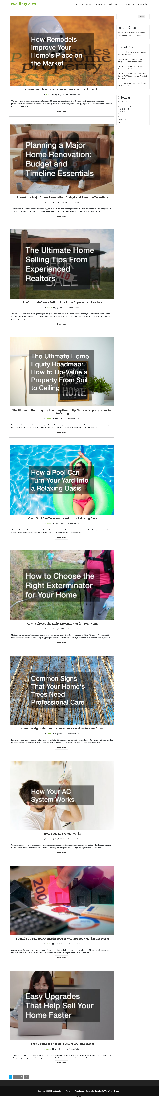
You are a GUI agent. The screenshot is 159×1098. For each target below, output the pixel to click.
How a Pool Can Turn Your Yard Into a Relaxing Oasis (62, 518)
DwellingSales (22, 4)
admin (48, 95)
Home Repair (100, 4)
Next (26, 1077)
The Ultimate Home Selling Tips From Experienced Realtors (62, 302)
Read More (61, 111)
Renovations (87, 4)
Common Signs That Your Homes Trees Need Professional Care (62, 728)
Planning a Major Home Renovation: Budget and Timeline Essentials (62, 197)
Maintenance (114, 4)
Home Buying (128, 4)
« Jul (119, 123)
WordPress (79, 1091)
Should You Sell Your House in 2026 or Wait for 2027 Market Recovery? (62, 938)
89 (21, 1077)
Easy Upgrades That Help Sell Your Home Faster (62, 1043)
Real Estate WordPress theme (107, 1091)
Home (76, 4)
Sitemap (79, 1097)
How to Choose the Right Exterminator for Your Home (62, 623)
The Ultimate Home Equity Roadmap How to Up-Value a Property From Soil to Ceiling (62, 412)
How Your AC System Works (62, 833)
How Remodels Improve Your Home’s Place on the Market (62, 89)
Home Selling (143, 4)
